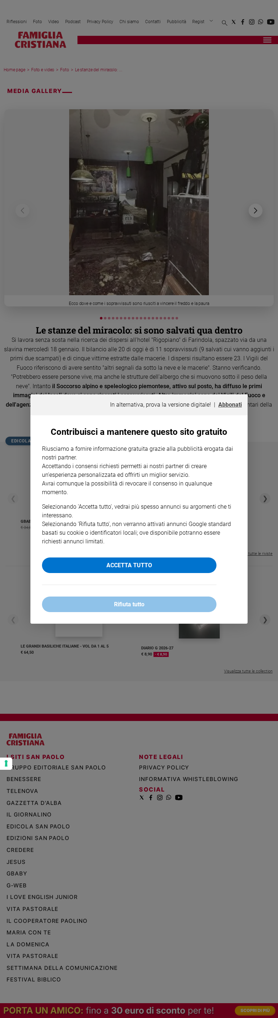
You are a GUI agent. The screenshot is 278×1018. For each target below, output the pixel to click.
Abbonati (230, 404)
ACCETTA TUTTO (129, 565)
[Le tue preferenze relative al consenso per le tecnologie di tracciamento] (6, 764)
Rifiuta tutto (129, 604)
